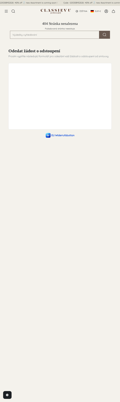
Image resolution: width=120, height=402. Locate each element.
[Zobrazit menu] (6, 11)
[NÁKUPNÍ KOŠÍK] (113, 11)
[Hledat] (104, 35)
